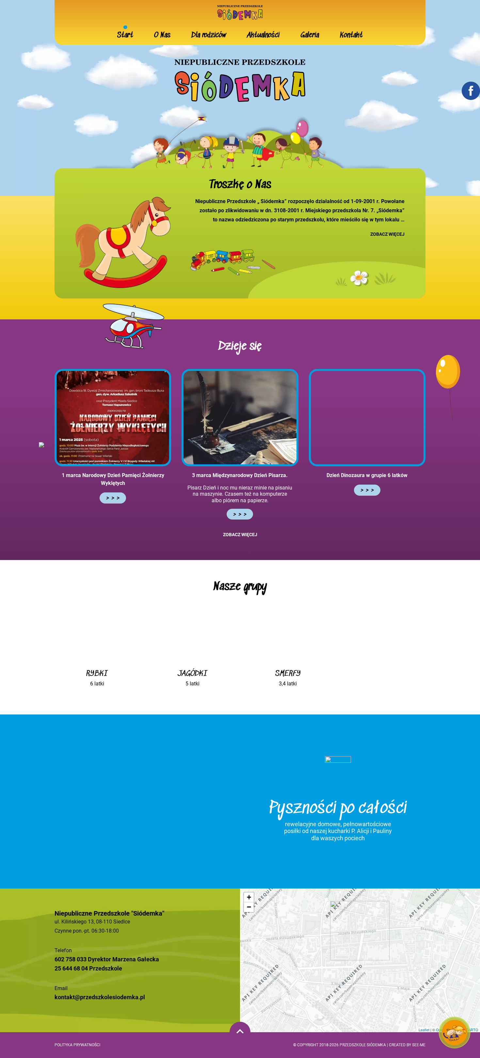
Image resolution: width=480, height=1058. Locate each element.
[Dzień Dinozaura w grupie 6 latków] (367, 417)
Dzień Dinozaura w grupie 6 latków (367, 475)
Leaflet (424, 1029)
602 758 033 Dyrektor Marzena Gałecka (107, 959)
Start (125, 35)
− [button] (249, 907)
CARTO (472, 1029)
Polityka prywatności (77, 1045)
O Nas (162, 35)
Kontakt (351, 35)
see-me (418, 1045)
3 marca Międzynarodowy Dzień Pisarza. (240, 475)
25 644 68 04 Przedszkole (88, 968)
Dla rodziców (208, 35)
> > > (113, 498)
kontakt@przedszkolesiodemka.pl (100, 997)
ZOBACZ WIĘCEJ (387, 234)
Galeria (309, 35)
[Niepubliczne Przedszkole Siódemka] (240, 12)
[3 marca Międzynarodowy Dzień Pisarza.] (240, 417)
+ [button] (249, 897)
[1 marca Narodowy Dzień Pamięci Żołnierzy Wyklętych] (112, 417)
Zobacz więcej (240, 534)
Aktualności (263, 35)
